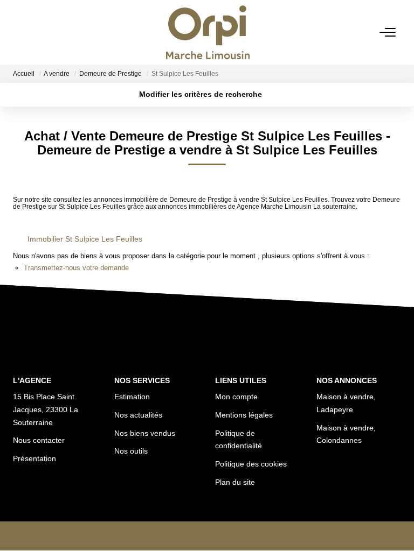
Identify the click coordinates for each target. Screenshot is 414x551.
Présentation (34, 458)
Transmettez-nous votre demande (76, 268)
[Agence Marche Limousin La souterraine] (210, 32)
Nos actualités (138, 415)
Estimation (132, 396)
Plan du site (235, 482)
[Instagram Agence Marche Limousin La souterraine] (224, 537)
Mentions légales (244, 415)
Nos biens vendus (144, 433)
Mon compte (236, 396)
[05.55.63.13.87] (397, 526)
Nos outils (131, 451)
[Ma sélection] (35, 32)
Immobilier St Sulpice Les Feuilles (84, 239)
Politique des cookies (251, 464)
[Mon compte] (20, 32)
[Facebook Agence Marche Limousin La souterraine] (190, 537)
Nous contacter (39, 440)
